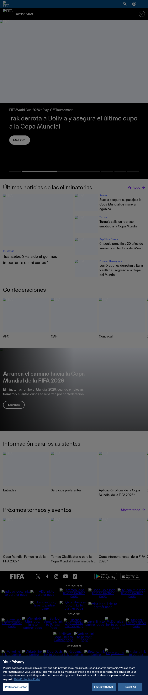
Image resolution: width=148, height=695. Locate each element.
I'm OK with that (103, 687)
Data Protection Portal (27, 679)
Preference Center (16, 687)
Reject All (130, 687)
